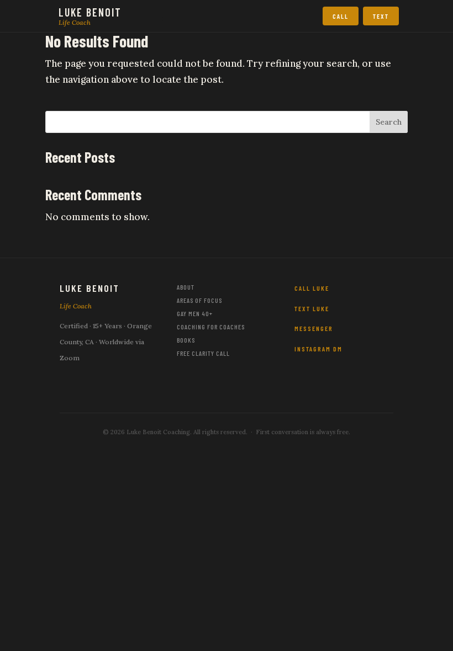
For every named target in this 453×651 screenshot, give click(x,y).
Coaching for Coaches (211, 326)
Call (341, 16)
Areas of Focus (199, 300)
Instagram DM (318, 349)
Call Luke (311, 288)
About (185, 287)
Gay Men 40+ (195, 313)
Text (381, 16)
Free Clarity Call (203, 353)
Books (186, 340)
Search (389, 122)
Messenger (313, 328)
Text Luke (311, 308)
